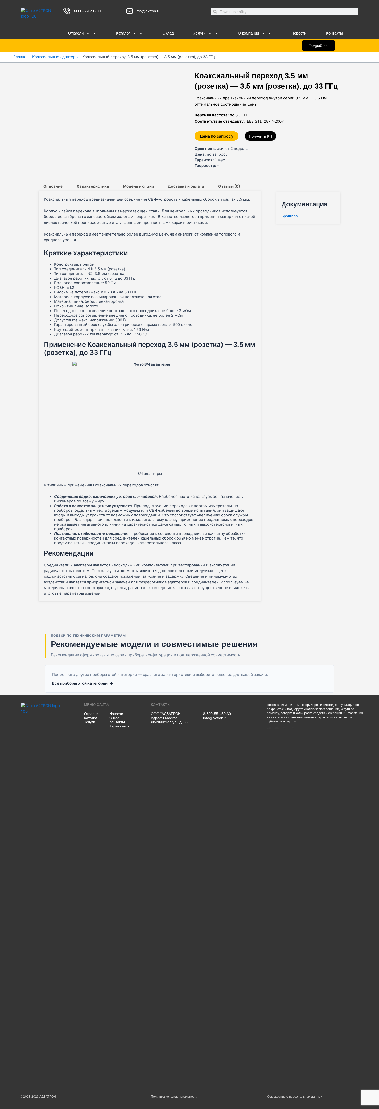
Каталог (123, 33)
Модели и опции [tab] (138, 186)
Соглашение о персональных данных (294, 1096)
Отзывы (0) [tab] (229, 186)
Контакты (334, 33)
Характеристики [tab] (93, 186)
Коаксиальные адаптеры (55, 57)
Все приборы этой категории (82, 683)
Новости (298, 33)
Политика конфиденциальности (174, 1096)
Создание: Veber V (280, 728)
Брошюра (290, 216)
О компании (248, 33)
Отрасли (76, 33)
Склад (168, 33)
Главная (20, 57)
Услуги (199, 33)
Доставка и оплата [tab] (186, 186)
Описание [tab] (53, 186)
